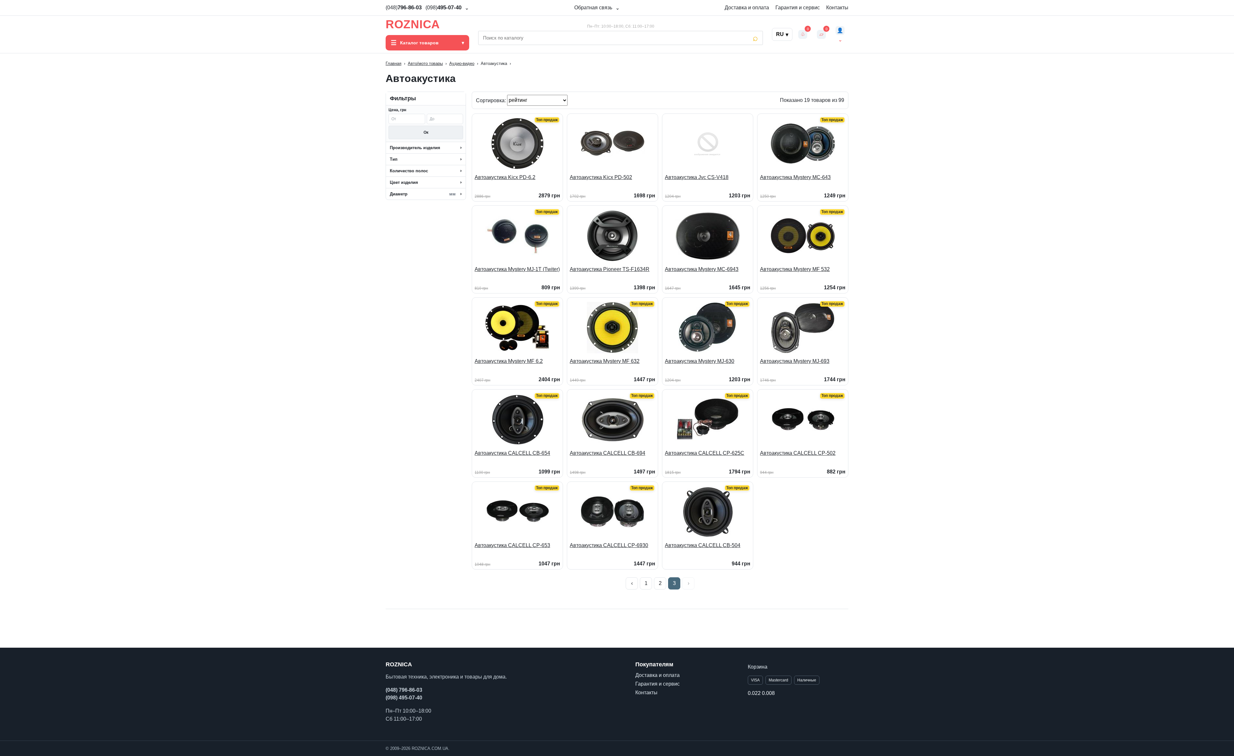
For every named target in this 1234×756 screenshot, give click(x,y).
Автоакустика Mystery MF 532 (795, 269)
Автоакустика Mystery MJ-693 (794, 361)
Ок (426, 132)
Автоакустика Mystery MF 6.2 (509, 361)
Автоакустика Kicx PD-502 (601, 177)
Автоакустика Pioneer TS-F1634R (609, 269)
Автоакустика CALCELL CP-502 (798, 453)
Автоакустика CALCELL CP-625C (704, 453)
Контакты (837, 7)
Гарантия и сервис (797, 7)
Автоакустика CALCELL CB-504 (702, 545)
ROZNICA (413, 24)
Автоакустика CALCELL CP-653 (512, 545)
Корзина (757, 667)
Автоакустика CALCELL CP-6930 (609, 545)
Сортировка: (491, 100)
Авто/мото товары (425, 63)
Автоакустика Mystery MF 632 (604, 361)
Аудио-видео (461, 63)
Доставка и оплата (747, 7)
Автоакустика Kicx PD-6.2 (505, 177)
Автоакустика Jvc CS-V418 (697, 177)
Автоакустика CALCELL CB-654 (512, 453)
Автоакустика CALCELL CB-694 (607, 453)
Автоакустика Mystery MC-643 (795, 177)
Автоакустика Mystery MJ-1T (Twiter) (517, 269)
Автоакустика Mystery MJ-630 (699, 361)
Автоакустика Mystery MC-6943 (701, 269)
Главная (393, 63)
